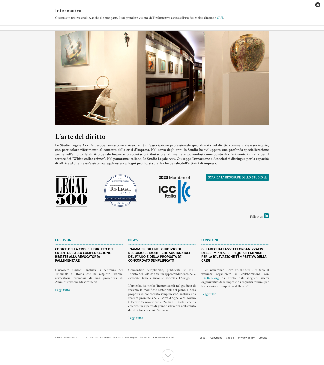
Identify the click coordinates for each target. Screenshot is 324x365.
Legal (203, 337)
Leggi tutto (62, 290)
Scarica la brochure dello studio (235, 177)
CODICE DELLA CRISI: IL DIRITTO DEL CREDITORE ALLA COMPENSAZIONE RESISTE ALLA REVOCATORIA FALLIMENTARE (84, 254)
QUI (220, 18)
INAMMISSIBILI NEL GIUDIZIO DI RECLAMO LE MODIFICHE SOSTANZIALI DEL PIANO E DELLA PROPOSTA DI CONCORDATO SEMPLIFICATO (159, 254)
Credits (263, 337)
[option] (162, 78)
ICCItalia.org (210, 278)
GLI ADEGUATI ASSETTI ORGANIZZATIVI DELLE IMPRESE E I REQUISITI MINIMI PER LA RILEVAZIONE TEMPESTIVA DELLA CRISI (233, 254)
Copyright (216, 337)
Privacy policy (246, 337)
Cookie (230, 337)
